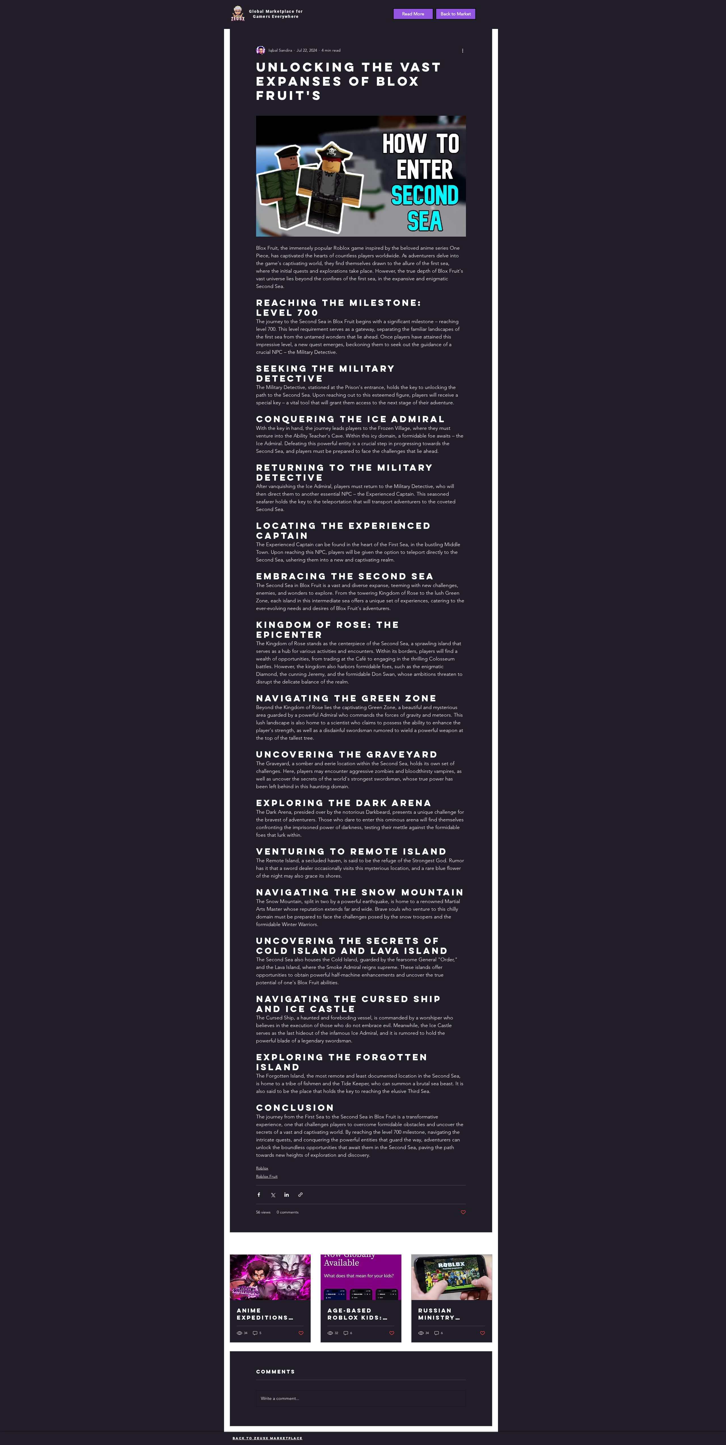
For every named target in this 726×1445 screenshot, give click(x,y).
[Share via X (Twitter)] (272, 1194)
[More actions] (462, 50)
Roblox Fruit (267, 1176)
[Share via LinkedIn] (286, 1194)
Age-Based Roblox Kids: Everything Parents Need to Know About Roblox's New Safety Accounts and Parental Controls (361, 1314)
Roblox (262, 1168)
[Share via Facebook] (258, 1194)
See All (486, 1243)
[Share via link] (300, 1194)
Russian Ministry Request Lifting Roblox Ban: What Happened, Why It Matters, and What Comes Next (450, 1314)
